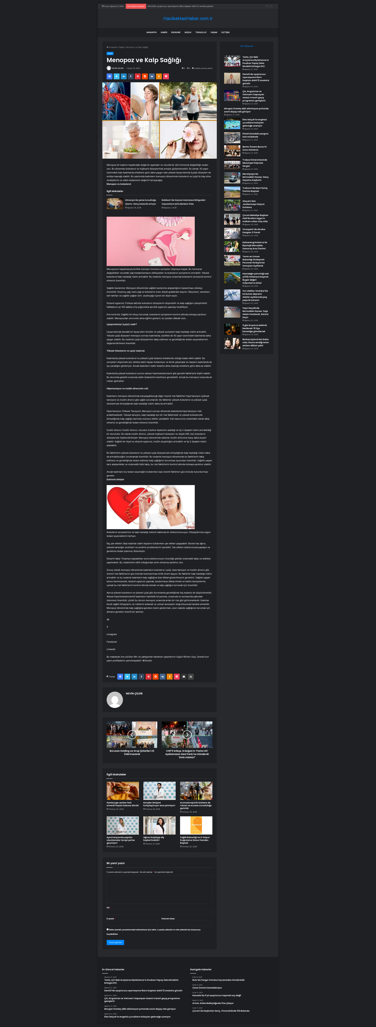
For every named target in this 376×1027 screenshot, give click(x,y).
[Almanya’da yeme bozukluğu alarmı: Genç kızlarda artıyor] (115, 203)
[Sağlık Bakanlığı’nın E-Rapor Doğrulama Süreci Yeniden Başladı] (196, 825)
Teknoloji (200, 32)
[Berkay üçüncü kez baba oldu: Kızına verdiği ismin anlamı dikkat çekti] (232, 343)
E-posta (111, 918)
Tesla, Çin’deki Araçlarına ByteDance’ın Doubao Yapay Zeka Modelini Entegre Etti (255, 62)
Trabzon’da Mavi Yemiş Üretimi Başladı (254, 190)
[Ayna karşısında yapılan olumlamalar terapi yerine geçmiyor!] (123, 825)
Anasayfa (151, 32)
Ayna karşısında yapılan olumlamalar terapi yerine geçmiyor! (121, 840)
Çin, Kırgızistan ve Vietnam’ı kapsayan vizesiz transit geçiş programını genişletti (184, 6)
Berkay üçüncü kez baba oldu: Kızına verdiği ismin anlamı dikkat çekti (255, 342)
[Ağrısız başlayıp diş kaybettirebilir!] (159, 825)
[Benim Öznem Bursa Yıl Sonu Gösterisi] (232, 150)
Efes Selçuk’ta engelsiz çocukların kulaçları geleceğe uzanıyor (254, 122)
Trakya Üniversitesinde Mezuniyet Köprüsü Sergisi (254, 162)
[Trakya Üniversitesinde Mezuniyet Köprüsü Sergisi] (232, 163)
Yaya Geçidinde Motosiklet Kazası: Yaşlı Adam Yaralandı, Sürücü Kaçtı (255, 313)
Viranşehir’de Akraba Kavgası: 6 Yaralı (253, 231)
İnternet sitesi (168, 918)
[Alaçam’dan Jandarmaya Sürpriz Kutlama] (232, 205)
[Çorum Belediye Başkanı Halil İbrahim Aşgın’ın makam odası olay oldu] (232, 219)
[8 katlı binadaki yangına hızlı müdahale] (232, 137)
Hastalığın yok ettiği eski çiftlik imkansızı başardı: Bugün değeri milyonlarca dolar (255, 278)
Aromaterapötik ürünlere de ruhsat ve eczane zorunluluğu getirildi (196, 805)
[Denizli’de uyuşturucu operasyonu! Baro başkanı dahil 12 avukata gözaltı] (232, 78)
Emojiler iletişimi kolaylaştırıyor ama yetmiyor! (159, 804)
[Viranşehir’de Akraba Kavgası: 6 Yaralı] (232, 233)
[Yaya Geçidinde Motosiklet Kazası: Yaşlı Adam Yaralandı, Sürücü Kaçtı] (232, 312)
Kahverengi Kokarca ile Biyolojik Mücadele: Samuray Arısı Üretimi (254, 245)
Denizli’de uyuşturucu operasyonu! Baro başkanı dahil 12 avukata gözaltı (255, 79)
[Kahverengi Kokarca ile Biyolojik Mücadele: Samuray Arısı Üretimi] (232, 246)
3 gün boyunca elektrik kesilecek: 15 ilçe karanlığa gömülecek (254, 328)
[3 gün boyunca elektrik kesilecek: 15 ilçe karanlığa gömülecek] (232, 329)
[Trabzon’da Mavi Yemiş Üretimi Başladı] (232, 192)
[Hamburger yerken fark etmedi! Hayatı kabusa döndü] (123, 791)
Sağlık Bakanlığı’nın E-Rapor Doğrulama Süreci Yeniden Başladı (195, 840)
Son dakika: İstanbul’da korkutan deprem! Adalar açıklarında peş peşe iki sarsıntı (255, 295)
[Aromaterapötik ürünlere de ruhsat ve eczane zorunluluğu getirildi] (196, 791)
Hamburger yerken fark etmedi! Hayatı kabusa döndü (123, 804)
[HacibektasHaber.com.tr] (188, 18)
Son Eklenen (246, 46)
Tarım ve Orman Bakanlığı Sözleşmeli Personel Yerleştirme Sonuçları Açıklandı (253, 261)
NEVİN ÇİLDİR (118, 68)
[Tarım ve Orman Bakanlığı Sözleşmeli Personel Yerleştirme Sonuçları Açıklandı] (232, 260)
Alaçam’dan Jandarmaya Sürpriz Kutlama (253, 204)
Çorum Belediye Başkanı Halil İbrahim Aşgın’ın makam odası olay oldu (255, 218)
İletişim (225, 32)
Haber (164, 32)
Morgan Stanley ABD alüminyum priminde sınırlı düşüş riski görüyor (246, 110)
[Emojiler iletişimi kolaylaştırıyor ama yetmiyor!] (159, 791)
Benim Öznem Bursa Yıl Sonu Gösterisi (254, 148)
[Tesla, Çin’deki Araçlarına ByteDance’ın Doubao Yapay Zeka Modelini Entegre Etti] (232, 61)
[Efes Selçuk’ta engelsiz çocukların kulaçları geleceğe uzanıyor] (232, 123)
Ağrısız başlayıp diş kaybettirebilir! (153, 839)
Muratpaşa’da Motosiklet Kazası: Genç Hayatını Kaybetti (255, 177)
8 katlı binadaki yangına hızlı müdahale (255, 135)
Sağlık (187, 32)
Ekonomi (175, 32)
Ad (109, 907)
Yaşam (213, 32)
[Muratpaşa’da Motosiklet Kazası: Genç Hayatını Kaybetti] (232, 177)
